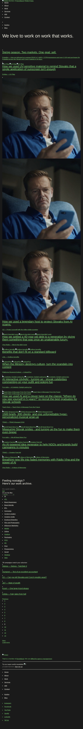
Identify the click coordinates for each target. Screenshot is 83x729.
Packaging (8, 537)
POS (6, 540)
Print (5, 546)
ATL (5, 499)
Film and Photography (11, 523)
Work (6, 8)
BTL (5, 508)
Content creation (10, 514)
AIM (5, 14)
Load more (6, 642)
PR (5, 543)
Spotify (6, 713)
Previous (5, 599)
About (6, 5)
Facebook (7, 706)
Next (3, 640)
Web (6, 558)
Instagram (7, 703)
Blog (5, 28)
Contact (7, 17)
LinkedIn (7, 717)
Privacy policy (7, 722)
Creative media (9, 517)
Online (6, 531)
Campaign (8, 511)
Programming (9, 549)
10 (5, 627)
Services (7, 11)
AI (5, 496)
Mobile (6, 528)
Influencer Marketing (11, 525)
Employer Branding (11, 520)
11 (5, 630)
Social (6, 552)
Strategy (7, 555)
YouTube (7, 710)
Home (6, 2)
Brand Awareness (10, 502)
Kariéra (6, 25)
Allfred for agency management (41, 659)
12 (5, 633)
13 (5, 636)
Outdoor (7, 534)
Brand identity (9, 505)
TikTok (6, 720)
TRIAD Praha (28, 1)
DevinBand (20, 1)
